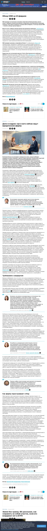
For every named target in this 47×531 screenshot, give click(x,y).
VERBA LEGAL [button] (5, 270)
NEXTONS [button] (32, 186)
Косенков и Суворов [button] (29, 174)
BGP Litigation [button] (11, 182)
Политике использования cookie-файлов (9, 529)
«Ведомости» (31, 54)
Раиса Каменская (25, 481)
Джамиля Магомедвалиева (14, 481)
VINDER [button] (9, 239)
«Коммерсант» (40, 28)
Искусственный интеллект (20, 484)
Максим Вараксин (10, 96)
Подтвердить (41, 526)
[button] (10, 19)
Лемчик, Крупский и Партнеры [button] (10, 217)
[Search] (42, 2)
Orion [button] (9, 291)
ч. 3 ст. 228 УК (26, 93)
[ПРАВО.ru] (5, 2)
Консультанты (7, 484)
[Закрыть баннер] (24, 519)
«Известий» (37, 43)
